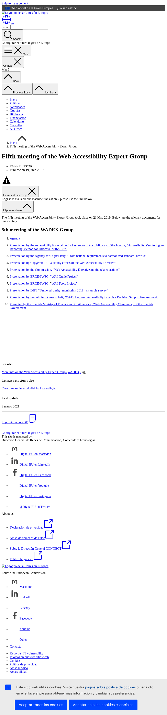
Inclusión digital (46, 388)
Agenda (15, 238)
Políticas (15, 103)
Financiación (18, 118)
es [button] (12, 23)
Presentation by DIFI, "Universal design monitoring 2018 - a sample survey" (59, 290)
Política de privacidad (23, 664)
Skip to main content (15, 3)
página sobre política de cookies (110, 687)
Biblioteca (16, 114)
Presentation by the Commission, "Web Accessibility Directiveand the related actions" (65, 269)
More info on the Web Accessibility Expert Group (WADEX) (41, 372)
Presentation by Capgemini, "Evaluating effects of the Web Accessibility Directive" (63, 262)
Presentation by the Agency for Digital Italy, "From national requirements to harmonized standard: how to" (78, 256)
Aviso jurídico (19, 668)
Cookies (15, 660)
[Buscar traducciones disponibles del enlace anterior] (84, 372)
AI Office (16, 129)
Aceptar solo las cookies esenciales (103, 705)
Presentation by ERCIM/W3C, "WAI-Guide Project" (44, 276)
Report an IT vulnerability (26, 653)
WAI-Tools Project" (64, 283)
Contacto (15, 646)
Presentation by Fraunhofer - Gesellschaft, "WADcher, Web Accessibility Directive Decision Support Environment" (84, 297)
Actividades (17, 107)
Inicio (13, 99)
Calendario (17, 121)
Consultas (16, 125)
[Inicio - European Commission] (25, 12)
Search (6, 27)
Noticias (15, 110)
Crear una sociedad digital (18, 388)
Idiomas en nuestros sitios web (29, 657)
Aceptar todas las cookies (41, 705)
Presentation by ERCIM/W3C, (30, 283)
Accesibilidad (18, 671)
